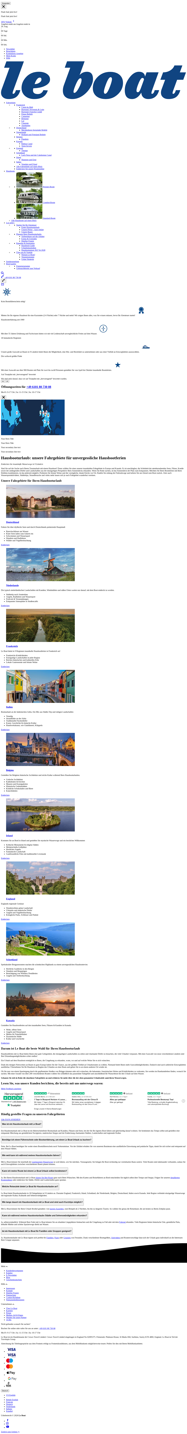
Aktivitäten (115, 1238)
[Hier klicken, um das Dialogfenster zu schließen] (3, 397)
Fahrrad (122, 1222)
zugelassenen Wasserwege (42, 1162)
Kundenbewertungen (14, 1271)
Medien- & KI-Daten (14, 1315)
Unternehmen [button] (6, 1304)
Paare (56, 1238)
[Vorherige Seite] (3, 381)
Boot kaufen (11, 264)
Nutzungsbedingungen (15, 1300)
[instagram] (7, 1424)
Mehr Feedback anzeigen (11, 1089)
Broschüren (10, 51)
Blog (8, 1277)
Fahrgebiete (11, 103)
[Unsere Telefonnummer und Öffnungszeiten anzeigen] (3, 281)
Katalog (9, 1273)
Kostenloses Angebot (14, 53)
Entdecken (5, 545)
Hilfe (8, 58)
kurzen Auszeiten (57, 1209)
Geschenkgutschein (14, 1280)
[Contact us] (2, 285)
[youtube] (7, 1427)
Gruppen (67, 1238)
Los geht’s (10, 223)
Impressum (10, 1288)
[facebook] (7, 1421)
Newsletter (10, 49)
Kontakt (9, 1291)
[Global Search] (2, 274)
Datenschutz (11, 1295)
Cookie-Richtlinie (13, 1297)
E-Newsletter (11, 1275)
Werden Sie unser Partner (16, 1317)
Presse (8, 1313)
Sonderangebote (12, 261)
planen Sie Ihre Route (44, 1178)
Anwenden (6, 3)
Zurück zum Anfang (9, 1432)
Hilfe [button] (3, 1284)
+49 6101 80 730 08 (38, 386)
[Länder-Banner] (3, 7)
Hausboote (10, 171)
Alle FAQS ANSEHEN (10, 1119)
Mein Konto (11, 56)
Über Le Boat (11, 1308)
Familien (49, 1238)
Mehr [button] (3, 1266)
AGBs (8, 1320)
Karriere (9, 1311)
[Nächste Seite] (7, 381)
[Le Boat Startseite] (93, 98)
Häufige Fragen (12, 1293)
